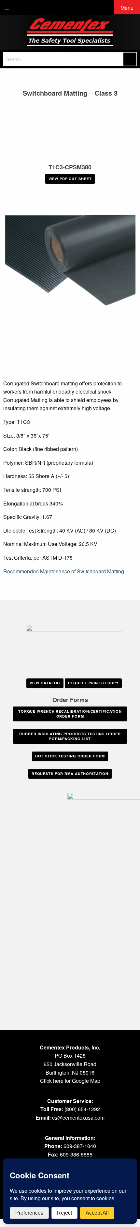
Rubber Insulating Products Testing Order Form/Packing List (69, 736)
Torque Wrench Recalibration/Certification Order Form (70, 714)
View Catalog (45, 682)
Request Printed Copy (93, 682)
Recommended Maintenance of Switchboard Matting (63, 571)
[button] (127, 7)
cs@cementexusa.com (78, 1117)
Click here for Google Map (70, 1080)
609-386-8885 (76, 1154)
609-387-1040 (79, 1146)
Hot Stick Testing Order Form (70, 755)
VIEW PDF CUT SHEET (70, 178)
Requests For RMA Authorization (70, 773)
